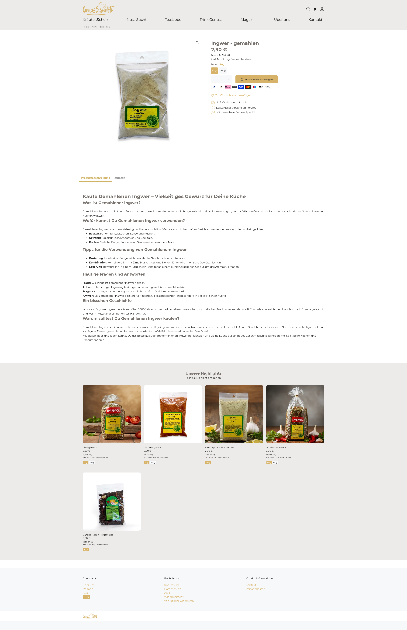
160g (275, 462)
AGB (167, 593)
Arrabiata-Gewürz (276, 447)
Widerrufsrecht (174, 596)
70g (85, 462)
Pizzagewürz (90, 447)
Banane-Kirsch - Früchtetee (98, 534)
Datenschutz (172, 589)
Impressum (171, 585)
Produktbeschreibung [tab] (95, 177)
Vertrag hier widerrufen (179, 600)
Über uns (88, 585)
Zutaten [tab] (119, 177)
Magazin (88, 589)
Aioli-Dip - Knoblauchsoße (219, 447)
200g (223, 70)
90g (146, 462)
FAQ (85, 593)
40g (214, 70)
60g (269, 462)
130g (92, 462)
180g (153, 462)
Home (86, 27)
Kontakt (251, 585)
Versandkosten (241, 59)
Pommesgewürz (153, 447)
